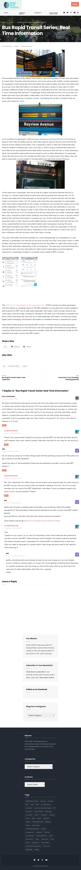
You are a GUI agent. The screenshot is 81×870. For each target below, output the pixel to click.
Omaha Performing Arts (32, 829)
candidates (29, 808)
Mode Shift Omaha (38, 822)
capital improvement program (42, 808)
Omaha (25, 366)
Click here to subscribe (35, 672)
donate (37, 815)
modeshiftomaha (26, 46)
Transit (11, 22)
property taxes (30, 835)
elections (52, 815)
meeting (28, 822)
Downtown (44, 815)
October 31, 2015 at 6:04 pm (12, 503)
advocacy (43, 801)
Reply (4, 425)
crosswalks (29, 815)
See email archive (47, 677)
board (32, 804)
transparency (35, 842)
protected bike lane (41, 835)
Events (6, 13)
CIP (54, 808)
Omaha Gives (36, 825)
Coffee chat (48, 811)
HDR (33, 818)
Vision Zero (46, 846)
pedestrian (39, 832)
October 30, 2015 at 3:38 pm (10, 451)
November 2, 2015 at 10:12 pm (15, 556)
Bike (27, 804)
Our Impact (38, 13)
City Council (29, 811)
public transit (29, 839)
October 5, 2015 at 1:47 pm (10, 399)
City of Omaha (39, 811)
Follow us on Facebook (36, 689)
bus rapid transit (14, 366)
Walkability (29, 849)
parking (43, 829)
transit (27, 842)
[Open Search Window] (78, 12)
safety (37, 839)
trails (52, 839)
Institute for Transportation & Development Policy (25, 305)
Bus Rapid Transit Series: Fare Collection (13, 378)
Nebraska (48, 822)
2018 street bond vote (32, 801)
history (39, 818)
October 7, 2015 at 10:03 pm (12, 433)
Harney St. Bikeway (22, 13)
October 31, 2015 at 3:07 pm (12, 478)
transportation (45, 842)
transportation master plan (33, 846)
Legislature (46, 818)
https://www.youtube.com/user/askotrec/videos (42, 521)
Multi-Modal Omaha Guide (53, 13)
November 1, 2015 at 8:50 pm (13, 528)
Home (3, 22)
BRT (4, 366)
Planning (47, 832)
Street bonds (45, 839)
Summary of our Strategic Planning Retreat (68, 378)
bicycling (50, 801)
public (51, 835)
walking (36, 849)
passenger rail (30, 832)
